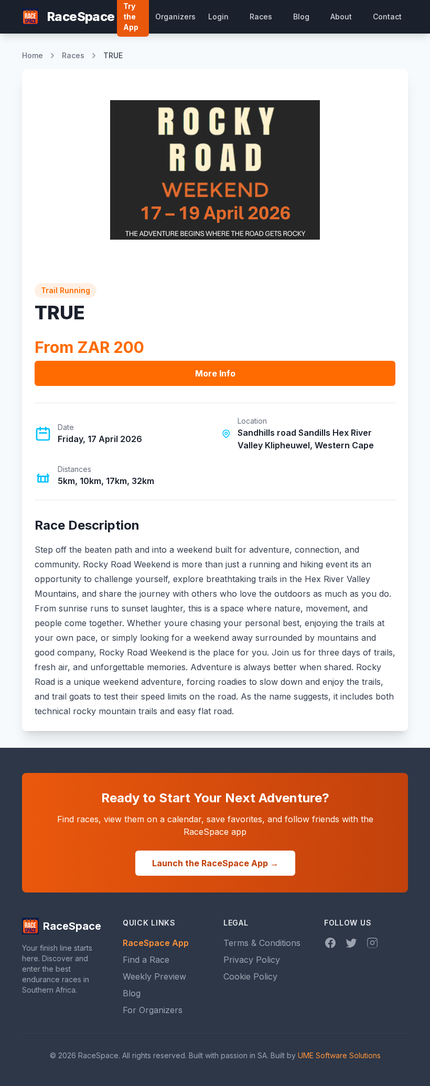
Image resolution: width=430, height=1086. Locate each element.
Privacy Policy (251, 959)
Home (32, 55)
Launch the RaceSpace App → (215, 863)
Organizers (175, 16)
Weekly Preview (154, 976)
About (341, 16)
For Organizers (152, 1010)
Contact (387, 16)
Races (261, 16)
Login (218, 16)
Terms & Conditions (261, 943)
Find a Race (146, 959)
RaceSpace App (156, 943)
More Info (215, 373)
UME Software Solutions (339, 1055)
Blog (301, 16)
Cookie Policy (250, 976)
